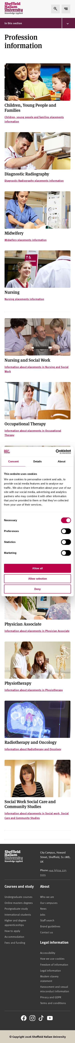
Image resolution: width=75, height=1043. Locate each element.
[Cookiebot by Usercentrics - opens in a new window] (55, 451)
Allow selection (37, 578)
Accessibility (47, 953)
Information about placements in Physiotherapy (34, 690)
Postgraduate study (16, 908)
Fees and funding (15, 942)
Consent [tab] (13, 461)
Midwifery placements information (26, 240)
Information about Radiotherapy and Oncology (33, 749)
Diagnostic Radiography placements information (34, 180)
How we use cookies (52, 958)
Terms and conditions (53, 1003)
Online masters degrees (19, 903)
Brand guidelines (50, 926)
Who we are (47, 897)
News (43, 908)
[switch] (66, 531)
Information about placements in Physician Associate (37, 631)
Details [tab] (37, 461)
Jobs (42, 914)
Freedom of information (54, 964)
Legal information (50, 970)
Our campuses (49, 903)
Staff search (47, 920)
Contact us (46, 932)
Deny (37, 588)
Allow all (37, 568)
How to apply (12, 931)
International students (18, 914)
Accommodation (14, 936)
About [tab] (61, 461)
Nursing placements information (24, 299)
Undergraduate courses (18, 897)
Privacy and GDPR (50, 997)
